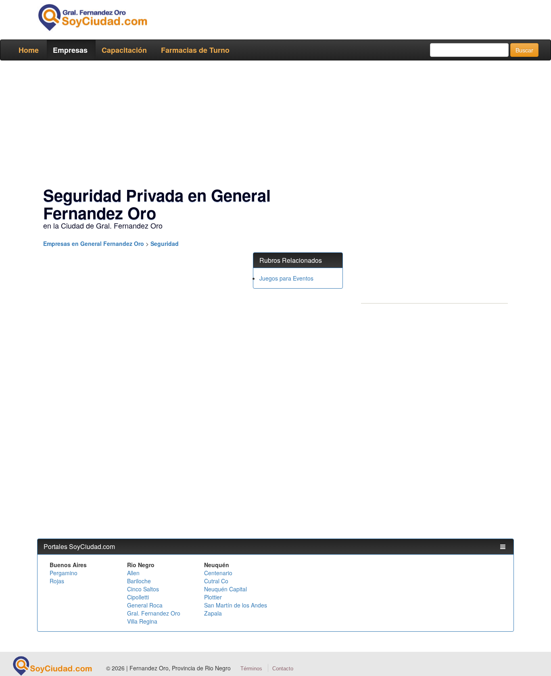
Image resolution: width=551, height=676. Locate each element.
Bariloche (139, 581)
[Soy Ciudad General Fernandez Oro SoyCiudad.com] (92, 17)
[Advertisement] (273, 125)
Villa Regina (142, 621)
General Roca (145, 605)
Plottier (213, 597)
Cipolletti (138, 597)
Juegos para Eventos (286, 278)
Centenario (218, 573)
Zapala (213, 613)
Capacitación (124, 50)
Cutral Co (216, 581)
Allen (133, 573)
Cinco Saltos (143, 589)
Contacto (282, 669)
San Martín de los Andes (235, 605)
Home (29, 50)
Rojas (57, 581)
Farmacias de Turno (195, 50)
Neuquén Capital (225, 589)
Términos (251, 669)
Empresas (70, 50)
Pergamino (63, 573)
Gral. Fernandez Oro (153, 613)
